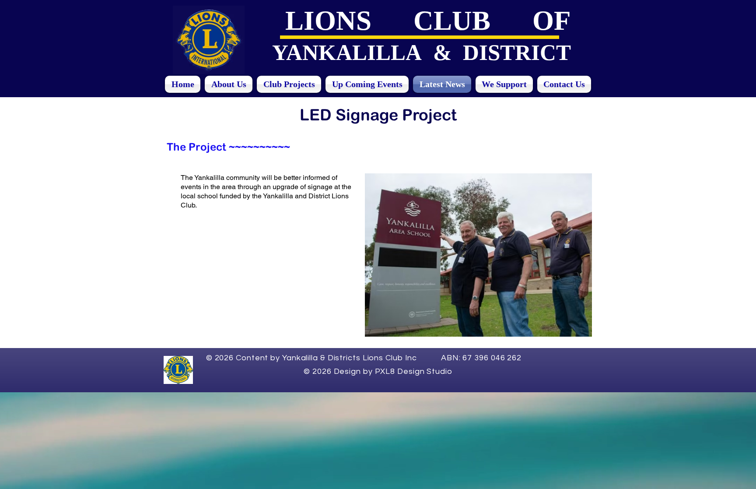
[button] (478, 255)
